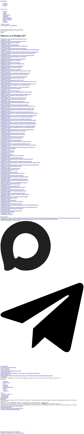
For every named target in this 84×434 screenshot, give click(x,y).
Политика (5, 384)
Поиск (2, 32)
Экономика (5, 386)
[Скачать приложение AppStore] (6, 28)
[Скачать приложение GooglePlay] (16, 28)
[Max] (21, 29)
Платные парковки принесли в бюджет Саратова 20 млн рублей (36, 219)
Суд (4, 383)
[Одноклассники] (16, 29)
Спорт (4, 389)
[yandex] (6, 409)
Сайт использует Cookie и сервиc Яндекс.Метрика (12, 406)
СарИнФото (6, 390)
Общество (5, 381)
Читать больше (54, 219)
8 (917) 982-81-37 (4, 366)
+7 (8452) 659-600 (4, 25)
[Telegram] (3, 29)
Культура (5, 388)
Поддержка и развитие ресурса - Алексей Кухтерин (12, 432)
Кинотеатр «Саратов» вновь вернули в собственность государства (47, 218)
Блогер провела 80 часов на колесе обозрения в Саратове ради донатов (16, 218)
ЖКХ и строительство (8, 387)
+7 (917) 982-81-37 (13, 25)
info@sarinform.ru (12, 367)
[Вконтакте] (9, 29)
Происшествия (6, 382)
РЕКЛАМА (3, 398)
